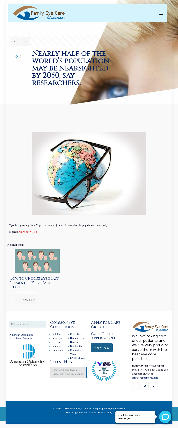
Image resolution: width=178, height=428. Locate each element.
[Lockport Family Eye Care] (39, 13)
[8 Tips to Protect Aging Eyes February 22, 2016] (3, 414)
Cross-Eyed (76, 334)
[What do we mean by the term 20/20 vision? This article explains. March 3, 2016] (175, 414)
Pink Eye (56, 334)
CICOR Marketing (102, 412)
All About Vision (27, 231)
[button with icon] (136, 386)
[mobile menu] (161, 13)
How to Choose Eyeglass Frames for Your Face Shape (34, 283)
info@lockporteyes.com (145, 377)
